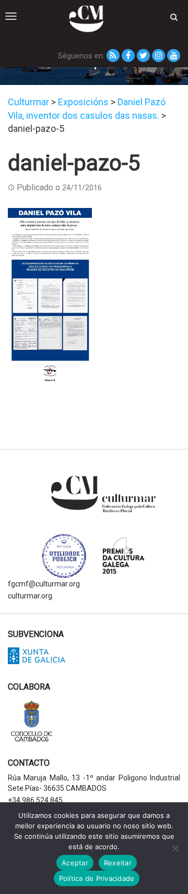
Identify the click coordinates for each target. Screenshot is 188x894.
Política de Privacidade (97, 878)
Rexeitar (118, 863)
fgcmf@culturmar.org (44, 584)
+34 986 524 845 (35, 800)
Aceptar (75, 863)
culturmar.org (30, 596)
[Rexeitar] (175, 848)
